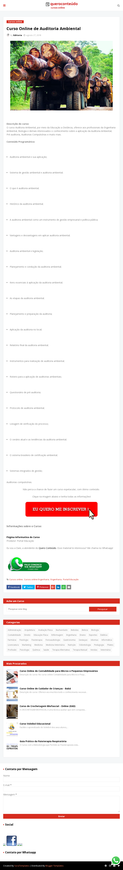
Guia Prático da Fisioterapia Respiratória (43, 741)
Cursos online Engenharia (36, 579)
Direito (27, 635)
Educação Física (41, 635)
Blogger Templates (54, 865)
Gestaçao (83, 640)
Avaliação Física (45, 630)
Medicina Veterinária (55, 645)
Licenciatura (13, 645)
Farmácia (12, 640)
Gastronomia (69, 640)
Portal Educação (71, 579)
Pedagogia (99, 645)
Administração (14, 630)
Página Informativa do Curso (23, 537)
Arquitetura (30, 630)
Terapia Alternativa (61, 649)
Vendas (93, 649)
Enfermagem (57, 635)
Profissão (12, 649)
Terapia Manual (80, 649)
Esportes (93, 635)
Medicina (38, 645)
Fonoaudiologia (53, 640)
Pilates (110, 645)
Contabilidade (14, 635)
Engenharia (56, 579)
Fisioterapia (37, 640)
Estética (103, 635)
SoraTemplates (21, 865)
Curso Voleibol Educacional (35, 723)
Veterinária (106, 649)
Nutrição (72, 645)
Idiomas (94, 640)
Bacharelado (62, 630)
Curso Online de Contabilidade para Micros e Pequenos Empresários (59, 670)
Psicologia (24, 649)
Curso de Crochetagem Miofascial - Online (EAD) (47, 706)
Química (36, 649)
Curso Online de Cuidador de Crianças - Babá (45, 688)
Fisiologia (24, 640)
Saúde (46, 649)
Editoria (17, 35)
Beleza (85, 630)
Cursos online (16, 579)
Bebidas (74, 630)
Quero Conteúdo (47, 548)
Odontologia (85, 645)
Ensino (83, 635)
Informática (107, 640)
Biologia (95, 630)
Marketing (26, 645)
